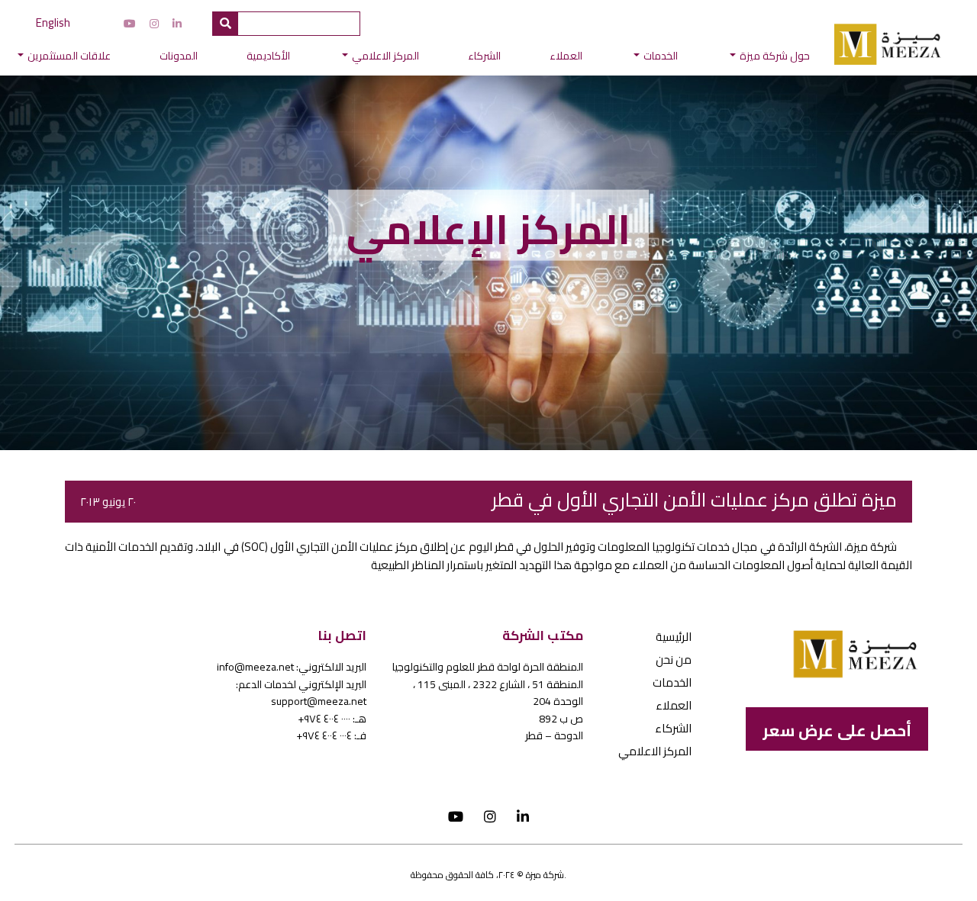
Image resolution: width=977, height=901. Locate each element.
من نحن (674, 659)
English (53, 22)
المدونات (179, 55)
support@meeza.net (318, 701)
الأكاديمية (268, 55)
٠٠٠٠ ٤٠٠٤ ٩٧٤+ (324, 719)
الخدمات (660, 55)
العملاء (566, 55)
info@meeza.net (255, 667)
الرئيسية (674, 637)
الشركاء (484, 55)
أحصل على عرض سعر (837, 730)
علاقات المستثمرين (69, 55)
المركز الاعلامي (385, 55)
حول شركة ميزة (775, 55)
